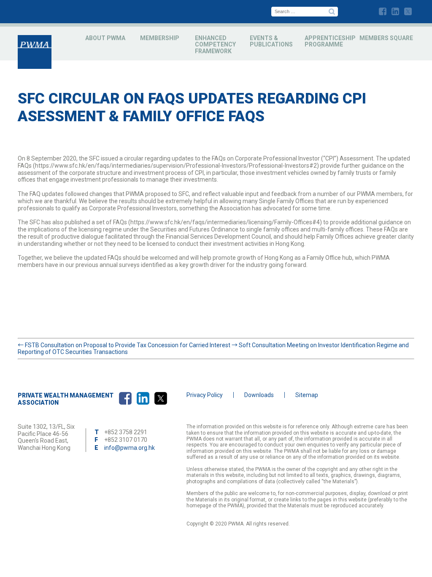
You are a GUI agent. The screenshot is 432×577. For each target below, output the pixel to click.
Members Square (386, 38)
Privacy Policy (204, 395)
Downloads (259, 395)
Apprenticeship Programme (330, 41)
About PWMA (105, 38)
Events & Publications (271, 41)
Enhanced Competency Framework (215, 44)
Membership (159, 38)
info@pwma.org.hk (129, 447)
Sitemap (306, 395)
